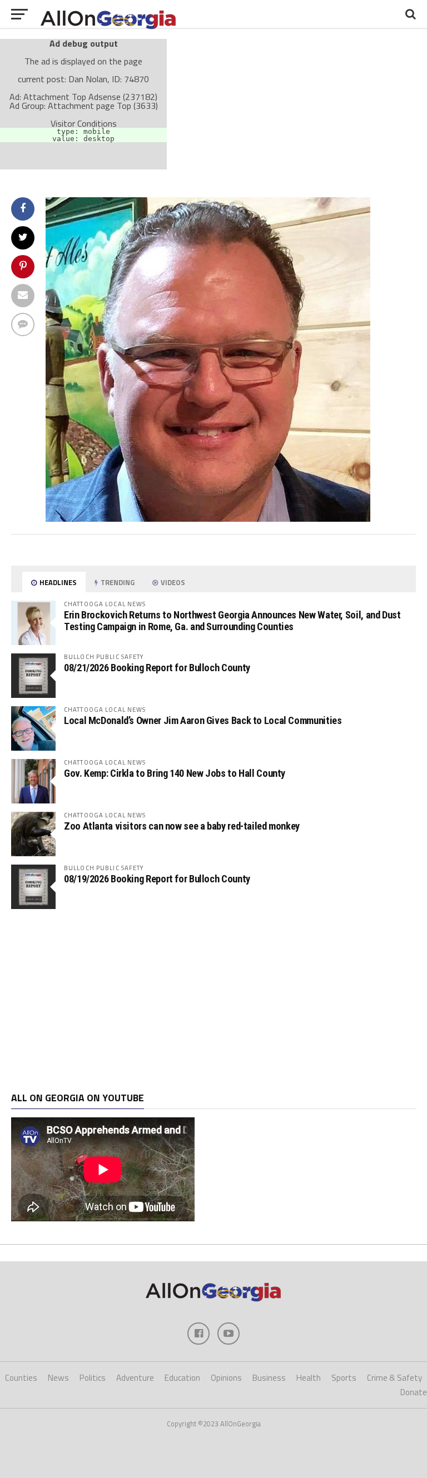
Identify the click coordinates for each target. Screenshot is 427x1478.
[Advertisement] (213, 1000)
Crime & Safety (394, 1377)
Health (308, 1377)
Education (182, 1377)
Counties (21, 1377)
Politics (93, 1377)
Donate (413, 1392)
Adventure (135, 1377)
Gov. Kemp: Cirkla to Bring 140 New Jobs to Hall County (174, 773)
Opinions (226, 1377)
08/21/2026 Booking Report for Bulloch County (157, 667)
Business (269, 1377)
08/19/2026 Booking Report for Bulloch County (157, 879)
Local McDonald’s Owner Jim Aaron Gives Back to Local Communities (202, 720)
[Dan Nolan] (208, 518)
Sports (343, 1377)
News (58, 1377)
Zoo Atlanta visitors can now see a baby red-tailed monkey (182, 826)
